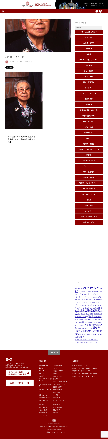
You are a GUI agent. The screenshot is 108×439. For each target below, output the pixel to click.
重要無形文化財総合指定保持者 (89, 331)
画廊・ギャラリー (58, 376)
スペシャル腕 (97, 291)
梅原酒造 (79, 319)
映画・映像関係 (58, 389)
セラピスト (42, 373)
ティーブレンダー (85, 297)
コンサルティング (44, 397)
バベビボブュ (94, 297)
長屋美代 (80, 337)
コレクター (56, 368)
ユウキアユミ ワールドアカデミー (86, 340)
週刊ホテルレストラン (86, 328)
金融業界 (41, 376)
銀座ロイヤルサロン (16, 62)
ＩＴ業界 (55, 395)
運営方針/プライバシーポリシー (82, 371)
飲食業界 (55, 379)
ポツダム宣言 (95, 302)
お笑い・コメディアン (60, 381)
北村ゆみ (83, 313)
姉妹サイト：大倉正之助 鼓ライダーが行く (85, 376)
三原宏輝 (96, 308)
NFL (84, 288)
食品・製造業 (43, 407)
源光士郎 (84, 319)
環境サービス (43, 412)
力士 (79, 313)
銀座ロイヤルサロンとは (79, 365)
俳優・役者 (56, 392)
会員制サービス (43, 395)
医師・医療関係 (43, 400)
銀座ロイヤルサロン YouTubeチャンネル (84, 368)
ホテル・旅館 (43, 410)
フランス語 (82, 302)
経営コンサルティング (89, 322)
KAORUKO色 (78, 288)
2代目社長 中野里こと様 (14, 57)
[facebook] (96, 11)
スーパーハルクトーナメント (86, 294)
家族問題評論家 (98, 313)
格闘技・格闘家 (43, 365)
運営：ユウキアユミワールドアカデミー (84, 373)
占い (87, 314)
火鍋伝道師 (94, 319)
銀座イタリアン (82, 334)
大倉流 (91, 313)
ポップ (88, 302)
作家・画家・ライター (60, 384)
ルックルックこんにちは (83, 308)
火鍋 (89, 319)
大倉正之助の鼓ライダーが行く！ (86, 342)
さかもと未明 (89, 289)
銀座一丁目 (90, 334)
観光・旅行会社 (58, 407)
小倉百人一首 (80, 317)
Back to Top (54, 352)
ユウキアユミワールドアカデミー (56, 433)
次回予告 (41, 371)
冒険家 (55, 373)
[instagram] (100, 11)
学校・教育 (56, 404)
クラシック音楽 (85, 291)
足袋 (79, 328)
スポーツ (41, 404)
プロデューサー (58, 365)
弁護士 (89, 316)
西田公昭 (88, 325)
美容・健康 (56, 397)
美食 (99, 322)
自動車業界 (56, 410)
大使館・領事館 (58, 371)
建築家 (41, 368)
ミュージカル (97, 305)
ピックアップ (43, 415)
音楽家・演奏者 (58, 387)
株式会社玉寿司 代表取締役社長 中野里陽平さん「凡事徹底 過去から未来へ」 (20, 139)
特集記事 (55, 412)
